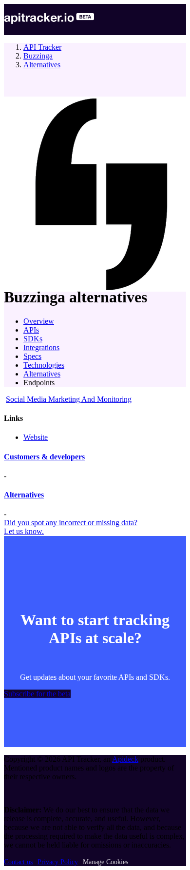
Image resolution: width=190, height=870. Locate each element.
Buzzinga (38, 56)
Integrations (41, 347)
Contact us (18, 862)
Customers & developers (44, 457)
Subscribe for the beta (37, 694)
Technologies (43, 365)
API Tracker (42, 47)
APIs (31, 330)
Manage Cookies (105, 862)
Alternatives (41, 64)
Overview (38, 321)
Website (35, 437)
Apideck (125, 759)
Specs (32, 356)
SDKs (32, 339)
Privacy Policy (58, 862)
